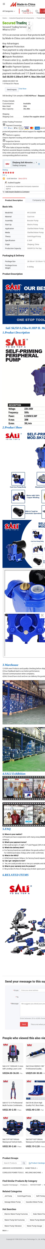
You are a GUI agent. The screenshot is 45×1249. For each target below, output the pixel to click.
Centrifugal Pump (24, 1196)
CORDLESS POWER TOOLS (12, 1172)
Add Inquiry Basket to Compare (17, 191)
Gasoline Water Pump (34, 1202)
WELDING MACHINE (33, 1172)
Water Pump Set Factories (14, 1220)
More (4, 1230)
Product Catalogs (38, 1163)
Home (4, 18)
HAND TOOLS (30, 1168)
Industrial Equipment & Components (21, 18)
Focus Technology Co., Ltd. (31, 1239)
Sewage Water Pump (12, 1202)
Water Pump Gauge (34, 1226)
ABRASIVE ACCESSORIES (12, 1168)
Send (24, 1024)
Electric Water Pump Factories (16, 1214)
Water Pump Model (37, 1220)
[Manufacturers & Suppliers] (22, 4)
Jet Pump (8, 1196)
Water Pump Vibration (13, 1226)
